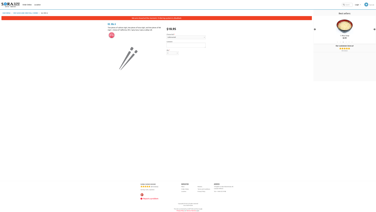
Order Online (27, 5)
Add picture (111, 35)
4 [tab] (346, 42)
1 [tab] (337, 42)
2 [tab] (340, 42)
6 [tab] (352, 42)
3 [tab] (343, 42)
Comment (169, 41)
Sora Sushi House (148, 184)
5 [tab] (349, 42)
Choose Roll (171, 34)
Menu (182, 186)
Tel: (220, 191)
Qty (168, 50)
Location (37, 5)
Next (375, 29)
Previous (315, 29)
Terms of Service (191, 210)
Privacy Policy (201, 191)
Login (357, 5)
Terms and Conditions (204, 189)
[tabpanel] (344, 29)
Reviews (200, 186)
